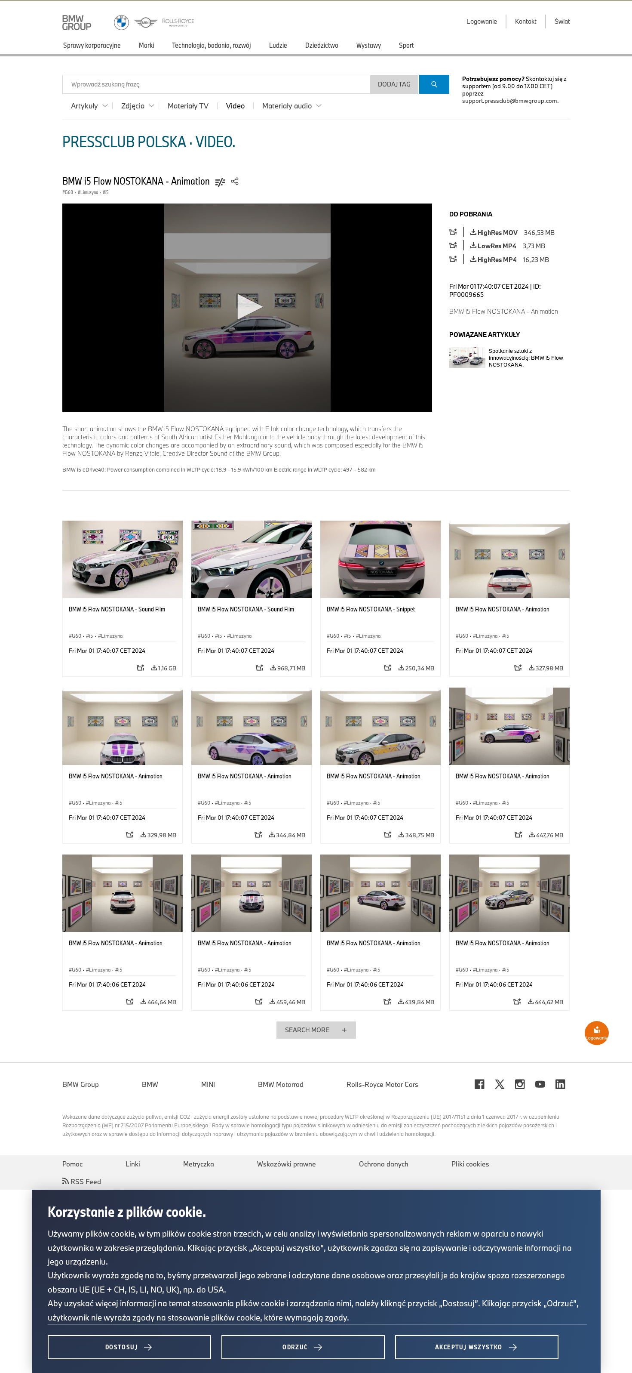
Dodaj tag (394, 84)
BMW (150, 1084)
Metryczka (198, 1164)
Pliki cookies (470, 1164)
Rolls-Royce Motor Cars (382, 1084)
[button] (247, 307)
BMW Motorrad (281, 1084)
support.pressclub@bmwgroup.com (509, 101)
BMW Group (80, 1084)
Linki (133, 1164)
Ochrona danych (383, 1164)
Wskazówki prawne (286, 1164)
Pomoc (72, 1164)
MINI (208, 1084)
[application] (247, 308)
